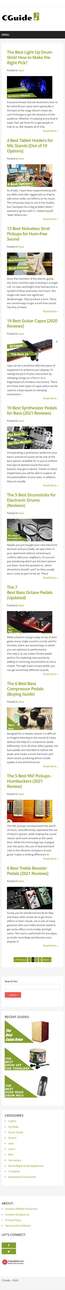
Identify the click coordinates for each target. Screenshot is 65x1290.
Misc (11, 1154)
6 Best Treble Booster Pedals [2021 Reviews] (27, 870)
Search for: (11, 981)
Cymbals (13, 1126)
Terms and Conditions (18, 1225)
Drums (12, 1138)
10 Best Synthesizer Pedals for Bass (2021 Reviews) (32, 410)
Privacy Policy (13, 1220)
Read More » (50, 131)
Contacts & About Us (17, 1214)
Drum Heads (15, 1132)
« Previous (20, 959)
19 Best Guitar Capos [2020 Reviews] (32, 323)
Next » (47, 959)
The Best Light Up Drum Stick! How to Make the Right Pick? (29, 57)
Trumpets (14, 1171)
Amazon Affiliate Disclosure (21, 1208)
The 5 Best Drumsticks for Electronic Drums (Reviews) (31, 500)
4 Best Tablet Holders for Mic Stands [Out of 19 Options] (30, 145)
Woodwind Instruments (22, 1177)
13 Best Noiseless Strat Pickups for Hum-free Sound (28, 233)
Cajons (12, 1121)
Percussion (14, 1160)
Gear (21, 70)
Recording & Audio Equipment (26, 1165)
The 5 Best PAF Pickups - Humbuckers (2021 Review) (29, 781)
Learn (11, 1149)
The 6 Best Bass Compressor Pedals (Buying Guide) (25, 689)
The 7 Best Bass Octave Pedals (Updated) (29, 592)
